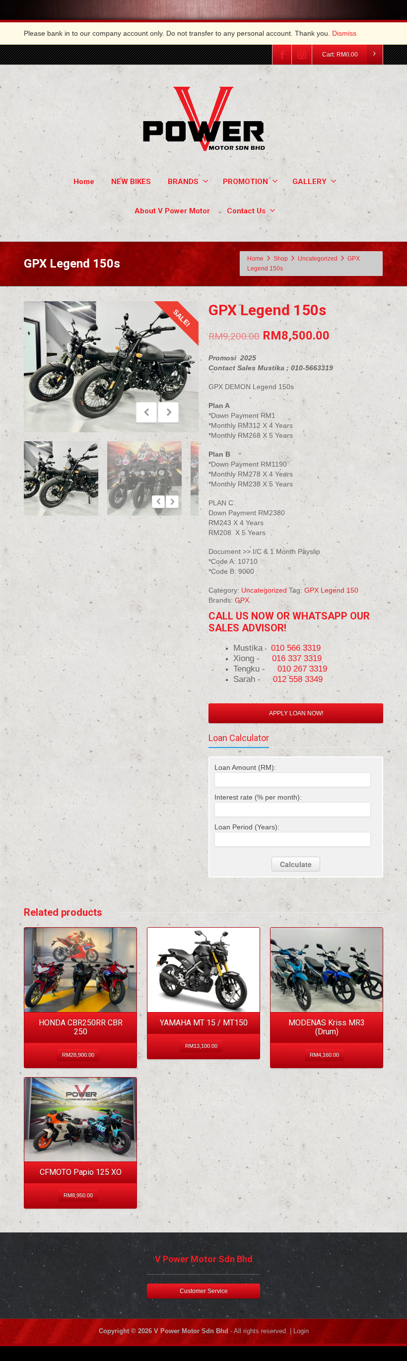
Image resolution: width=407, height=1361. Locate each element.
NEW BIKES (131, 181)
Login (301, 1331)
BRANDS (183, 181)
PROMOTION (245, 181)
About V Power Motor (172, 210)
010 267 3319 (302, 669)
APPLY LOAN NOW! (296, 713)
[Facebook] (282, 55)
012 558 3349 (298, 679)
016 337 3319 (297, 658)
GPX (242, 600)
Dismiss (344, 33)
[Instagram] (302, 55)
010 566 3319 (296, 648)
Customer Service (204, 1291)
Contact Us (246, 210)
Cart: (340, 54)
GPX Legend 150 (331, 590)
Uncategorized (264, 590)
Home (83, 181)
